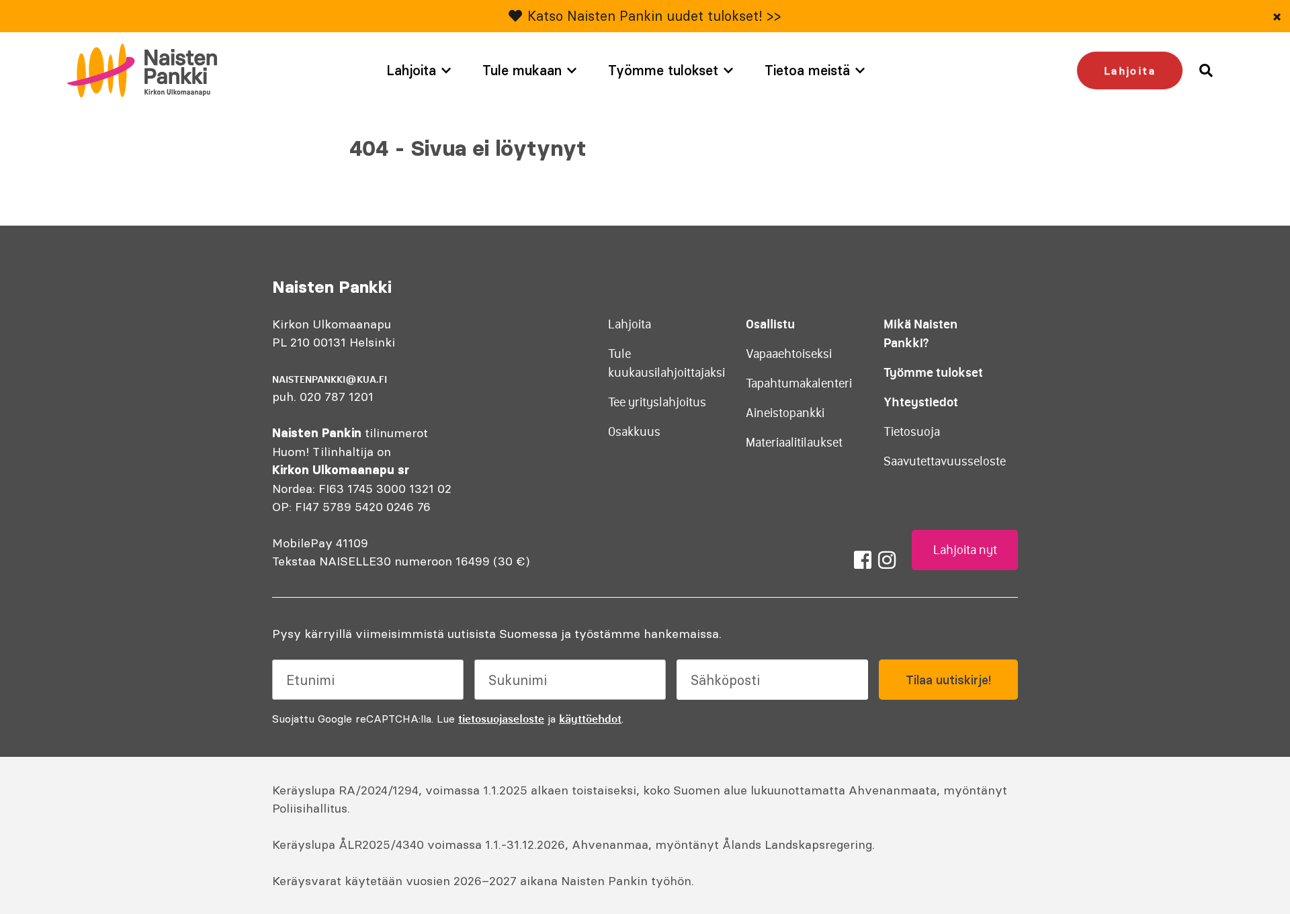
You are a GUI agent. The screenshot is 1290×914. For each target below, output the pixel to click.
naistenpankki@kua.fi (329, 379)
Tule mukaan (522, 70)
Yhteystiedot (921, 402)
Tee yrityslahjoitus (657, 402)
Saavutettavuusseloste (945, 461)
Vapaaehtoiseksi (789, 354)
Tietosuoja (912, 431)
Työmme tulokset (663, 70)
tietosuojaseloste (501, 718)
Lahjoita (411, 70)
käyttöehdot (590, 718)
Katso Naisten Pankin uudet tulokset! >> (654, 15)
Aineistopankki (785, 413)
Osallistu (770, 324)
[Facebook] (862, 560)
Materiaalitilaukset (794, 442)
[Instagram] (887, 560)
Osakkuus (634, 431)
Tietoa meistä (807, 70)
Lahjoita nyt (965, 550)
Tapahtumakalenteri (799, 383)
